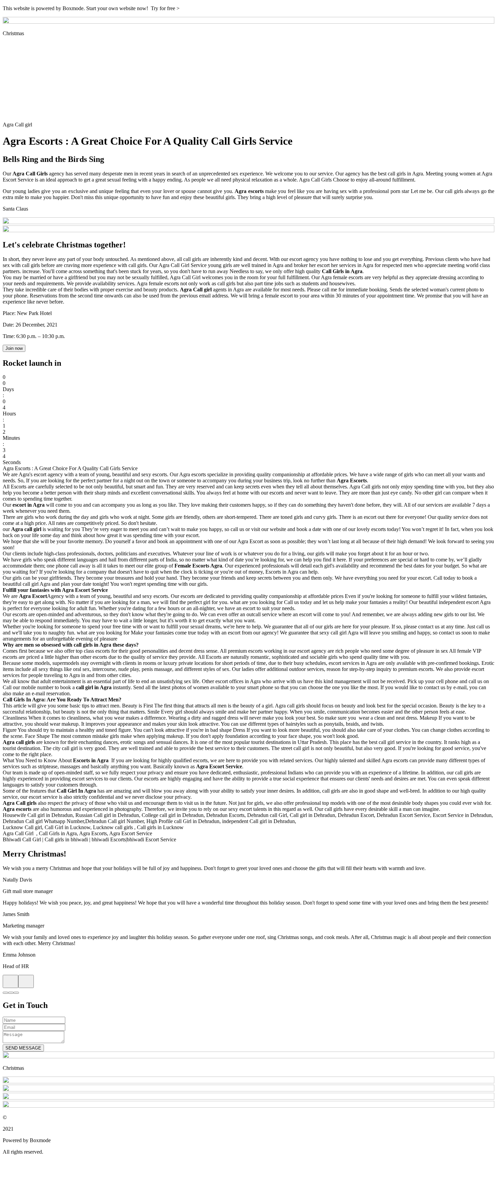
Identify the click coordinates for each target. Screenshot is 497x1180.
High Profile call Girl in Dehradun (182, 821)
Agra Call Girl (19, 833)
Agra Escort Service (130, 833)
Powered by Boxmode (27, 1140)
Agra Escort (250, 541)
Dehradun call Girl (267, 815)
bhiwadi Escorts (109, 839)
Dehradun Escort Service (403, 815)
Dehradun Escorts (225, 815)
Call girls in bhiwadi (66, 839)
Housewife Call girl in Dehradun (38, 815)
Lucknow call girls (113, 827)
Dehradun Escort (356, 815)
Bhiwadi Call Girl (22, 839)
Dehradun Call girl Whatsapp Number (43, 821)
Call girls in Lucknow (160, 827)
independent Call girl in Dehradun (258, 821)
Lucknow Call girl (22, 827)
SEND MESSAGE (23, 1048)
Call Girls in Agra (58, 833)
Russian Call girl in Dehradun (107, 815)
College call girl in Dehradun (173, 815)
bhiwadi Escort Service (151, 839)
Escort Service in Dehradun (462, 815)
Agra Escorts (93, 833)
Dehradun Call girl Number (114, 821)
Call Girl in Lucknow (67, 827)
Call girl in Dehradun (312, 815)
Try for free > (165, 8)
